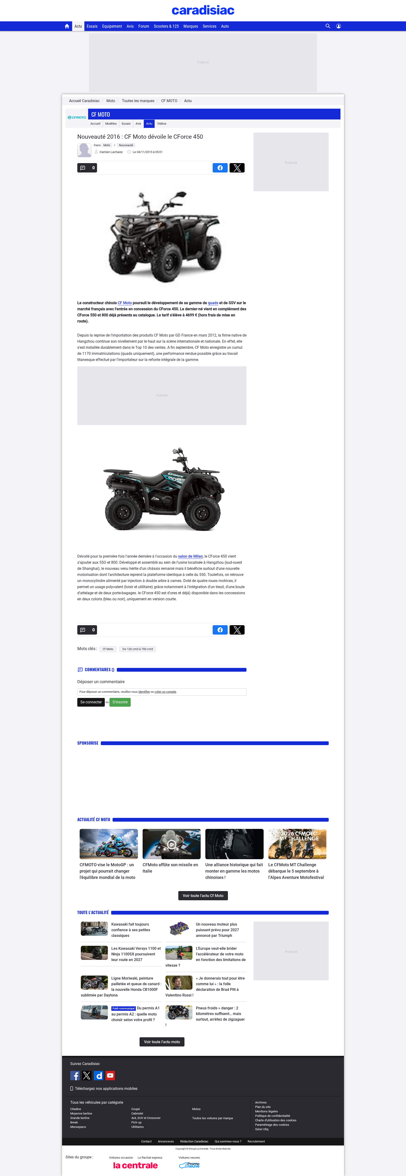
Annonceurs (166, 1141)
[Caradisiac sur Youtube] (110, 1076)
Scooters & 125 (166, 26)
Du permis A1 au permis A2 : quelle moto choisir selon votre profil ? (135, 1014)
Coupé (135, 1109)
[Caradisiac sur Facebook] (75, 1076)
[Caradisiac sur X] (87, 1076)
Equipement (112, 26)
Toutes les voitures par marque (212, 1118)
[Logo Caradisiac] (203, 19)
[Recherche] (328, 26)
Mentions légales (266, 1111)
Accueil (95, 123)
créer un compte (165, 691)
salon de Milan (190, 556)
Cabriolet (137, 1113)
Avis (130, 26)
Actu (78, 26)
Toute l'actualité (93, 912)
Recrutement (256, 1141)
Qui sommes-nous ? (228, 1141)
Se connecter (91, 702)
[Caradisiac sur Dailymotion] (99, 1076)
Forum (143, 26)
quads (213, 303)
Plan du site (263, 1107)
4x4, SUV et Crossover (145, 1118)
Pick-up (136, 1122)
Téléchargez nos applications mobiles (106, 1088)
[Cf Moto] (76, 123)
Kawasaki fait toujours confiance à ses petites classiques (130, 930)
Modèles (111, 123)
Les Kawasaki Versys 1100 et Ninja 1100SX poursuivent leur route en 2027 (136, 954)
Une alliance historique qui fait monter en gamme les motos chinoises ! (234, 871)
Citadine (75, 1109)
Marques (190, 26)
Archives (261, 1102)
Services (209, 26)
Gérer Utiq (261, 1129)
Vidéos (161, 123)
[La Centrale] (135, 1170)
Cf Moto (100, 114)
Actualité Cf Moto (93, 819)
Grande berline (80, 1118)
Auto (225, 26)
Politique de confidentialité (272, 1116)
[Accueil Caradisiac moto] (67, 26)
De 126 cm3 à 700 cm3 (137, 649)
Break (74, 1122)
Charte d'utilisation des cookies (276, 1120)
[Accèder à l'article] (109, 844)
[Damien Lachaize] (84, 156)
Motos (196, 1109)
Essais (92, 26)
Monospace (78, 1127)
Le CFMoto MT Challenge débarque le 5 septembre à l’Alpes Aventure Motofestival (296, 871)
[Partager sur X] (238, 166)
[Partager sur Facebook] (221, 166)
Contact (146, 1141)
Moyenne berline (81, 1113)
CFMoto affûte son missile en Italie (170, 867)
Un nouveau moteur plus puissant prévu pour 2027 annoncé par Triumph (217, 930)
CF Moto (125, 303)
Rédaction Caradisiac (194, 1141)
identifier (144, 691)
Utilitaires (137, 1127)
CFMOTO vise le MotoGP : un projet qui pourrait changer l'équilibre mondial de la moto (107, 871)
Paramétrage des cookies (272, 1124)
